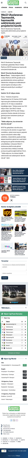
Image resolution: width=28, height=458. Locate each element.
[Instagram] (17, 420)
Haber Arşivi (6, 433)
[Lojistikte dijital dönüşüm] (7, 246)
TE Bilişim (13, 197)
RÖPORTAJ (5, 440)
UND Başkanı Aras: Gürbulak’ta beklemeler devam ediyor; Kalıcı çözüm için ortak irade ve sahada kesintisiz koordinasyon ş (6, 236)
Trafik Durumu (6, 426)
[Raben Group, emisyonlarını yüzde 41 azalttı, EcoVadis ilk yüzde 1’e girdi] (21, 212)
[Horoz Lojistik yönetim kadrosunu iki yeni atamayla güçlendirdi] (21, 227)
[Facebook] (11, 420)
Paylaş (4, 57)
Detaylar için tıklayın (14, 353)
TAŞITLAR (5, 441)
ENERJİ (19, 441)
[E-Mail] (11, 200)
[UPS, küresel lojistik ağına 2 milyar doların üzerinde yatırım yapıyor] (7, 212)
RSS (5, 450)
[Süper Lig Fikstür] (26, 358)
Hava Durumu (6, 425)
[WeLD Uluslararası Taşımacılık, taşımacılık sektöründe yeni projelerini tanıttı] (14, 47)
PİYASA (11, 7)
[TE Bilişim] (5, 198)
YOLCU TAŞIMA (14, 440)
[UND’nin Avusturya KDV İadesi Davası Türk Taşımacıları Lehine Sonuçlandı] (21, 246)
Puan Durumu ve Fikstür (9, 428)
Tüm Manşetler (7, 430)
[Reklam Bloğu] (14, 294)
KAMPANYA (18, 7)
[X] (14, 420)
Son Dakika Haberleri (8, 432)
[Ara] (25, 3)
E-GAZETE (12, 441)
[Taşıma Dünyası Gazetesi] (13, 2)
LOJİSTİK (10, 12)
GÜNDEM (4, 7)
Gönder (4, 278)
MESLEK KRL (5, 443)
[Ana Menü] (1, 2)
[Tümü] (26, 308)
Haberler (3, 12)
